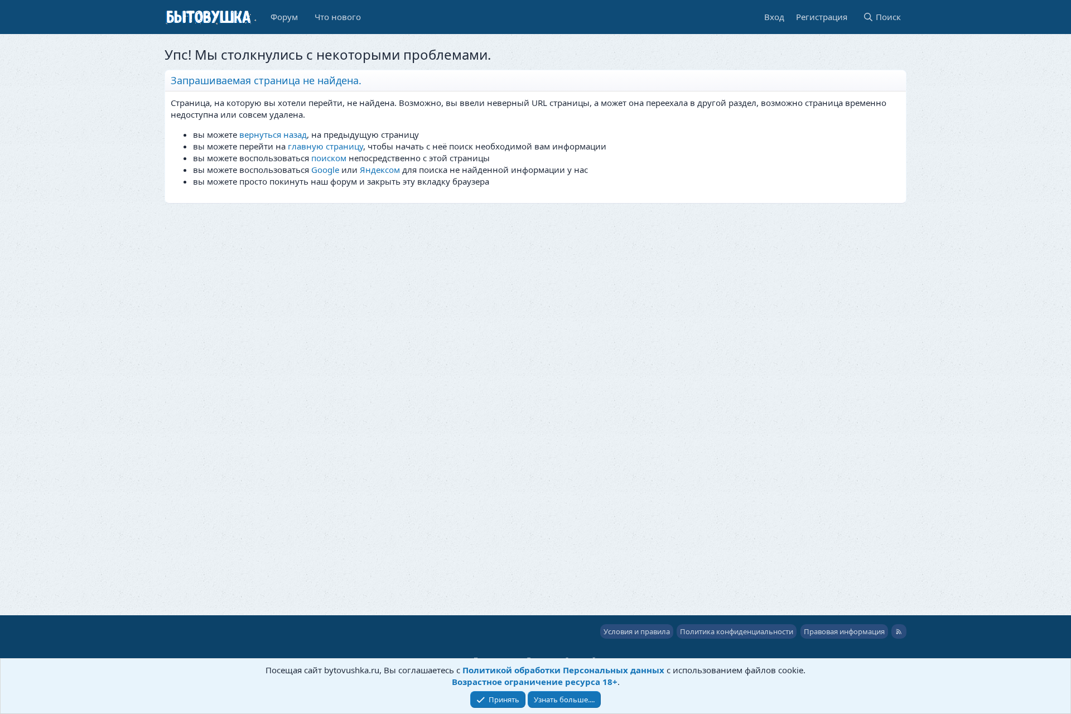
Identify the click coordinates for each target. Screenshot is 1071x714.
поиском (328, 157)
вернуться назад (273, 134)
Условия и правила (637, 631)
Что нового (338, 16)
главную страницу (325, 146)
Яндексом (380, 169)
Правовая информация (844, 631)
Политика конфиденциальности (736, 631)
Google (325, 169)
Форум (284, 16)
